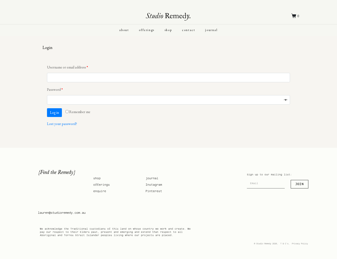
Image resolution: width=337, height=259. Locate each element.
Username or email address (67, 67)
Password (55, 89)
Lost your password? (62, 123)
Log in (54, 112)
